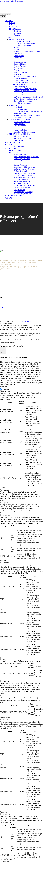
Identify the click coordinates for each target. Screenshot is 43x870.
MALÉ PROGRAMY (17, 39)
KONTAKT (9, 198)
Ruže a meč (18, 60)
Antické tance (19, 68)
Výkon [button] (2, 500)
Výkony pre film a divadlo (23, 117)
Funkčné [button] (3, 488)
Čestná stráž (18, 107)
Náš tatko (17, 74)
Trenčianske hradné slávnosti (24, 173)
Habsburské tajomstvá (22, 41)
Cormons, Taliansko (21, 179)
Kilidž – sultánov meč (22, 122)
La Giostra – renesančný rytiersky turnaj (28, 97)
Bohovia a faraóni (20, 128)
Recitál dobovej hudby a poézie (25, 76)
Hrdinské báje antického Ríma (25, 91)
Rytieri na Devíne (20, 155)
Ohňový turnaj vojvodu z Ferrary (26, 99)
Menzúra (17, 163)
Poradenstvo (18, 140)
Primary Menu (5, 14)
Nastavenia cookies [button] (7, 346)
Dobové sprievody (20, 109)
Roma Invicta (19, 95)
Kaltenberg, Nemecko (22, 181)
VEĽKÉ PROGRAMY (17, 85)
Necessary (6, 389)
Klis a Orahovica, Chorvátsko (24, 177)
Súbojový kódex (20, 126)
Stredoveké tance (20, 64)
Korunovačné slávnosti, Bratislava (26, 157)
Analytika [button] (3, 513)
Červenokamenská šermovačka (25, 186)
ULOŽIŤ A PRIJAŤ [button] (7, 859)
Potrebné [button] (3, 679)
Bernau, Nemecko (20, 165)
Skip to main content (7, 1)
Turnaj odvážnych (20, 87)
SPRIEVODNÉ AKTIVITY (19, 134)
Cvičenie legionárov (21, 78)
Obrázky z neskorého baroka (24, 132)
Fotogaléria (18, 35)
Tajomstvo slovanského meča (24, 43)
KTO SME (9, 21)
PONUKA (8, 37)
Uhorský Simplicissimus (22, 45)
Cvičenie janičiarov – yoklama (25, 82)
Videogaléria (18, 33)
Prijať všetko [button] (18, 346)
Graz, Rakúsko (19, 190)
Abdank (17, 49)
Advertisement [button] (5, 718)
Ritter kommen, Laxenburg (23, 192)
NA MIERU (13, 105)
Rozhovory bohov (20, 130)
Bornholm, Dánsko (21, 183)
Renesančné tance (20, 66)
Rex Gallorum (19, 56)
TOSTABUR (19, 321)
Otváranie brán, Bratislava (23, 161)
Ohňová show (19, 58)
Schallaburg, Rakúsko (22, 188)
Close (3, 17)
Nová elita (17, 47)
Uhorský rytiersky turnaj (22, 103)
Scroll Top (19, 1)
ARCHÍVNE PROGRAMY (19, 120)
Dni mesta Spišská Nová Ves (24, 167)
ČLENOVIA (14, 27)
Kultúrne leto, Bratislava (22, 194)
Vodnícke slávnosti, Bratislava (25, 169)
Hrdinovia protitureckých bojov (25, 89)
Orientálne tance (20, 70)
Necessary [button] (3, 387)
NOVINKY (9, 144)
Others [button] (2, 693)
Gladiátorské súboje (21, 80)
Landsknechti (19, 54)
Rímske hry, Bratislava (22, 159)
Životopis (17, 31)
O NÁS (12, 25)
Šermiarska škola (20, 62)
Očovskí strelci (19, 124)
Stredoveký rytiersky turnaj (23, 101)
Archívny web (29, 321)
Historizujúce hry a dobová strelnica (27, 115)
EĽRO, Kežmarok (20, 171)
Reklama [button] (3, 560)
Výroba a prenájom (21, 136)
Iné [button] (1, 657)
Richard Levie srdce (21, 72)
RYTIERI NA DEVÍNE (13, 196)
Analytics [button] (3, 812)
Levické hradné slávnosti (23, 175)
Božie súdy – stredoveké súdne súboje (27, 52)
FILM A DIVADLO (16, 150)
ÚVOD (12, 23)
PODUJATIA (14, 153)
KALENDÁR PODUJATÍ (14, 142)
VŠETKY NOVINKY (17, 146)
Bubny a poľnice (20, 93)
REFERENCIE (10, 148)
